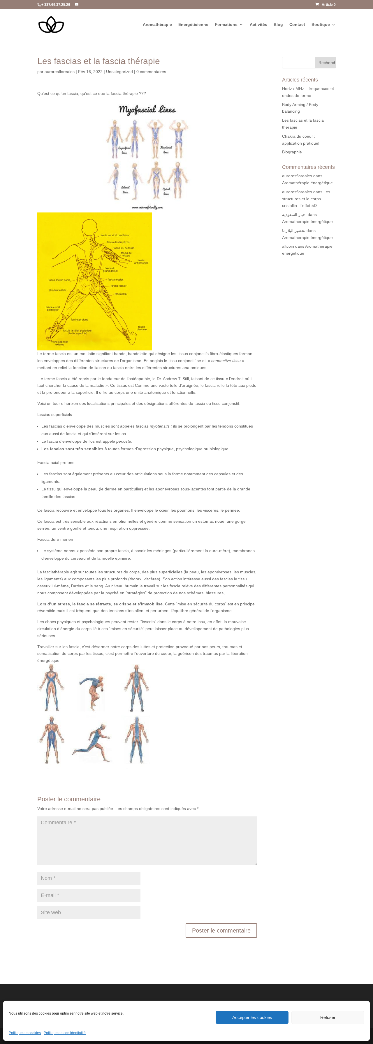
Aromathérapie (157, 24)
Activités (258, 24)
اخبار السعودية (294, 214)
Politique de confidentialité (65, 1033)
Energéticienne (193, 24)
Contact (297, 24)
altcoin (288, 246)
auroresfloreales (60, 71)
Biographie (292, 152)
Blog (278, 24)
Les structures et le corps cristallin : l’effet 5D (306, 198)
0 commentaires (151, 71)
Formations (226, 24)
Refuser (327, 1017)
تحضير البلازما (293, 230)
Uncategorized (119, 71)
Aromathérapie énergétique (307, 182)
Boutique (321, 24)
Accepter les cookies (252, 1017)
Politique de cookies (25, 1033)
